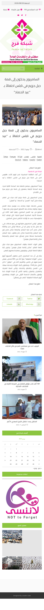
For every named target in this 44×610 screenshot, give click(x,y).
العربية (39, 156)
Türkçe (5, 156)
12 (33, 456)
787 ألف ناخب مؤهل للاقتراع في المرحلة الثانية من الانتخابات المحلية (22, 385)
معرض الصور (22, 525)
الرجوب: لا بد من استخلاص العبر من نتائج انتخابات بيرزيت (22, 347)
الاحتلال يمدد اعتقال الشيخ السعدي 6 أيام (22, 421)
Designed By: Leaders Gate (22, 595)
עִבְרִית (20, 156)
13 (27, 456)
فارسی (33, 156)
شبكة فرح (22, 44)
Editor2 (39, 149)
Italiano (25, 159)
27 (27, 464)
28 (22, 464)
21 (22, 460)
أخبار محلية (12, 149)
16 (10, 456)
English (39, 159)
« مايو (40, 468)
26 (33, 464)
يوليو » (35, 468)
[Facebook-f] (25, 15)
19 (33, 460)
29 (16, 464)
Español (32, 159)
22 (16, 460)
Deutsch (18, 159)
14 (22, 456)
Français (13, 156)
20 (27, 460)
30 (10, 464)
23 (10, 460)
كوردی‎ (26, 156)
